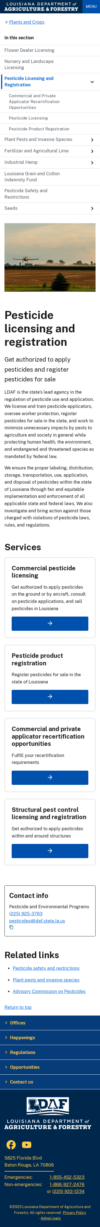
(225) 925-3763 (25, 913)
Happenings (22, 1037)
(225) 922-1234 (68, 1191)
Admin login (51, 1218)
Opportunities (24, 1067)
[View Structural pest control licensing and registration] (50, 851)
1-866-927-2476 (67, 1184)
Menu (91, 6)
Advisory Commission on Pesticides (49, 991)
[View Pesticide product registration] (50, 697)
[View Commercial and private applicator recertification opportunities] (50, 778)
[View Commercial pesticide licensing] (50, 624)
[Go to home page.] (41, 7)
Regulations (22, 1052)
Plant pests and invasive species (46, 980)
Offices (17, 1023)
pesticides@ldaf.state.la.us (37, 921)
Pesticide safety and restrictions (46, 968)
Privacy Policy (74, 1213)
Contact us (21, 1082)
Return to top (18, 1007)
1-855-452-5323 (67, 1177)
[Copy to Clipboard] (50, 927)
